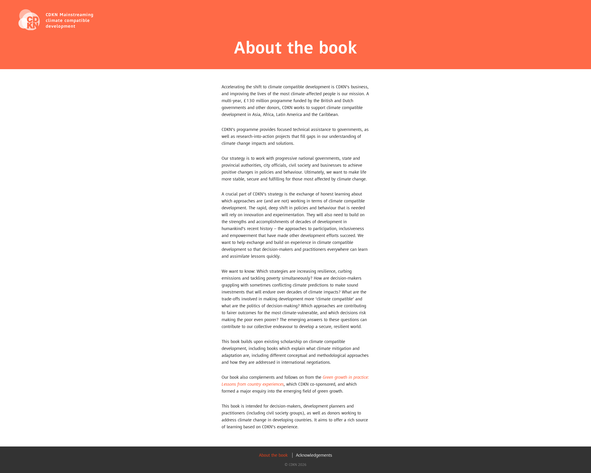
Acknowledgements (314, 455)
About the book (273, 455)
